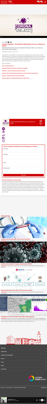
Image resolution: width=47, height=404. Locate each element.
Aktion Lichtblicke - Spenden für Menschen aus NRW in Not (15, 78)
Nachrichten (4, 351)
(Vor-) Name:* (5, 148)
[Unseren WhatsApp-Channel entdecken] (42, 387)
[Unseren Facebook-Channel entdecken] (44, 387)
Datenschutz (10, 387)
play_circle (42, 400)
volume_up (37, 400)
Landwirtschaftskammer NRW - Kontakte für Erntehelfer (15, 68)
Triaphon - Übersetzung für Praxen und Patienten (13, 75)
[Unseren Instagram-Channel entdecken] (46, 387)
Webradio (3, 348)
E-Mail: (4, 162)
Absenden (23, 175)
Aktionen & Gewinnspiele (7, 355)
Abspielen (41, 122)
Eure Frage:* (5, 154)
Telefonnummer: (6, 168)
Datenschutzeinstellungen (20, 387)
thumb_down (40, 400)
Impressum (3, 387)
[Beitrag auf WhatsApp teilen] (6, 42)
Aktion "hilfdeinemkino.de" (8, 65)
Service (3, 358)
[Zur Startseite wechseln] (4, 2)
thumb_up (44, 400)
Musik (2, 365)
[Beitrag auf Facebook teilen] (8, 42)
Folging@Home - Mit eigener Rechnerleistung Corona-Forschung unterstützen (20, 73)
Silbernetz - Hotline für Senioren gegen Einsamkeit (13, 70)
